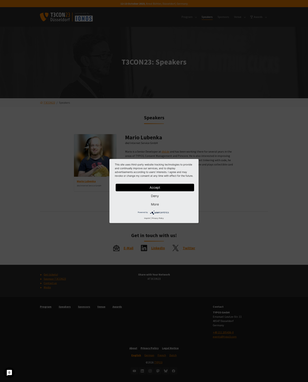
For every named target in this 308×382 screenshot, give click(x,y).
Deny (155, 196)
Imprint (147, 218)
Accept (155, 187)
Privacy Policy (158, 218)
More (155, 204)
